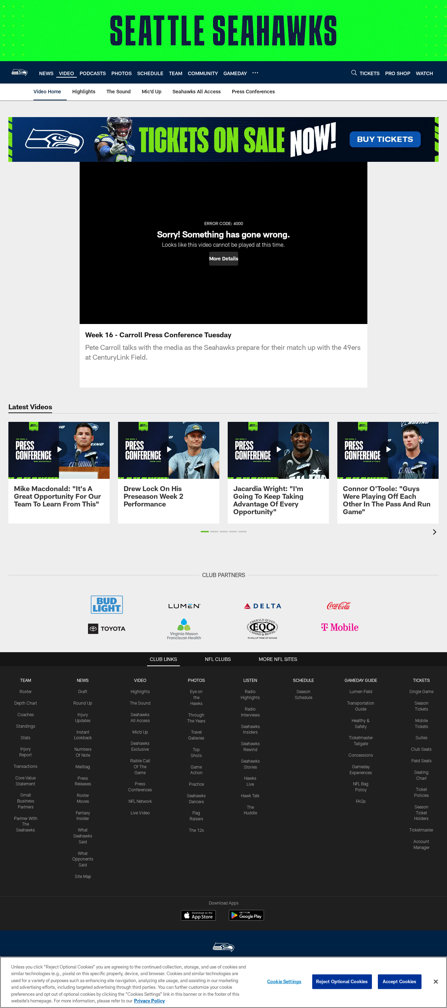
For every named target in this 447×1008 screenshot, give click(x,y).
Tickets (421, 680)
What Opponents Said (82, 859)
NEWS (83, 680)
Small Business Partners (25, 800)
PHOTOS (196, 680)
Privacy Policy (149, 1000)
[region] (223, 982)
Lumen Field (361, 691)
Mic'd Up (140, 731)
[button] (223, 259)
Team (25, 680)
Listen (250, 680)
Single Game (421, 691)
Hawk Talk (250, 795)
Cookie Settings (284, 981)
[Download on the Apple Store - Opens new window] (198, 916)
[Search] (354, 72)
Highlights (140, 691)
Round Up (82, 702)
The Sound (140, 702)
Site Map (83, 876)
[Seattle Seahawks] (223, 948)
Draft (82, 691)
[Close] (436, 981)
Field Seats (421, 760)
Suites (421, 737)
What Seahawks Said (82, 835)
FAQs (361, 801)
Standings (25, 725)
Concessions (361, 755)
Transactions (25, 766)
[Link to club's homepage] (19, 72)
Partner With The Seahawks (25, 824)
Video (140, 680)
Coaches (25, 714)
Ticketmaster (421, 829)
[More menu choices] (255, 72)
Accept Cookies (400, 981)
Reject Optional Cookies (342, 981)
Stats (25, 737)
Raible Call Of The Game (140, 766)
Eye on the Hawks (196, 697)
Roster (26, 691)
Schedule (303, 680)
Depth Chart (25, 702)
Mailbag (82, 766)
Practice (196, 784)
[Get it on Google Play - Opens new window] (246, 918)
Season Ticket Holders (421, 812)
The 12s (196, 830)
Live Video (140, 812)
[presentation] (436, 533)
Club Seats (421, 749)
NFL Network (140, 801)
